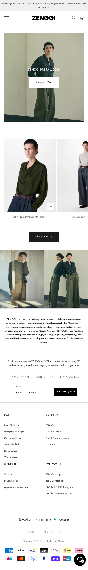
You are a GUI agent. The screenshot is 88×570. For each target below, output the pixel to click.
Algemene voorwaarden (16, 487)
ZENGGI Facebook (55, 480)
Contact (8, 474)
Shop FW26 (44, 237)
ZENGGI (50, 425)
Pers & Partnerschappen (57, 438)
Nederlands (50, 532)
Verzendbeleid (11, 444)
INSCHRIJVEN (65, 391)
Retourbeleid (10, 450)
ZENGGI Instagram (55, 474)
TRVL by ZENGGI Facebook (59, 493)
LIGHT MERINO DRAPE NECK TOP (25, 217)
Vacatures (50, 444)
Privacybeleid (11, 480)
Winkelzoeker (11, 457)
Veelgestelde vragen (14, 431)
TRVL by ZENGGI (54, 431)
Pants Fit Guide (11, 425)
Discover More (44, 82)
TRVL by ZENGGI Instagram (59, 487)
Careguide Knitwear (14, 438)
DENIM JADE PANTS (78, 217)
